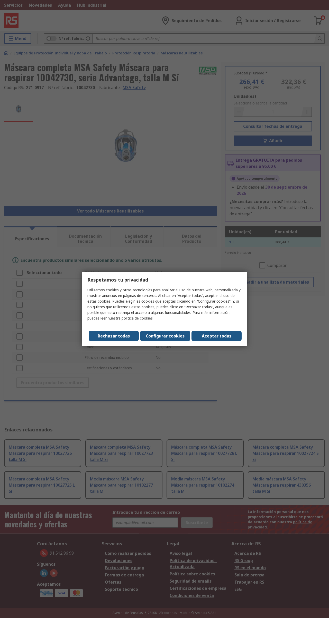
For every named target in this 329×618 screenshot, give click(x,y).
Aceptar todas (216, 336)
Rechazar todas (114, 336)
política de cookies (137, 318)
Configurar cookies (165, 336)
